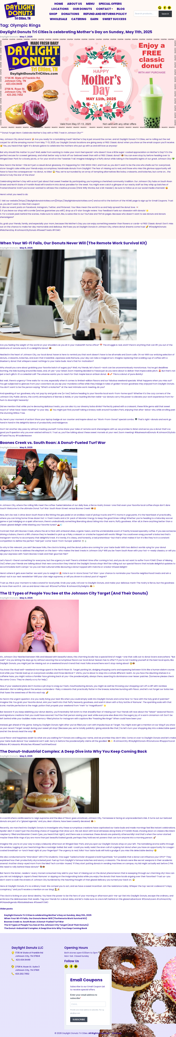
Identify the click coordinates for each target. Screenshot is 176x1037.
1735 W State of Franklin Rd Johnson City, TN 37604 (29, 954)
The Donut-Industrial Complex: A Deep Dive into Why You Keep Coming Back (73, 751)
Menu (90, 4)
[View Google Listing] (160, 8)
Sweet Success (114, 19)
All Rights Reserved (98, 1033)
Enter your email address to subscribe (83, 996)
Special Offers (110, 4)
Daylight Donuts (9, 36)
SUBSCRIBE (79, 1019)
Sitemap (116, 1033)
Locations (60, 9)
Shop (53, 14)
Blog (121, 9)
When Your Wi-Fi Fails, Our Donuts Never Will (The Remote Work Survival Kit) (73, 243)
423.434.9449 (22, 959)
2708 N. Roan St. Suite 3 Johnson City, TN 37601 (27, 968)
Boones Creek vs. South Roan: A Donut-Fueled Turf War (53, 442)
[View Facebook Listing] (165, 8)
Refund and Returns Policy (105, 14)
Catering (78, 19)
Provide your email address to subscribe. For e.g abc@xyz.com (87, 1011)
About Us (74, 4)
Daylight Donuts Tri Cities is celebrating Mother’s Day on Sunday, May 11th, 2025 (76, 31)
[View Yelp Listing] (169, 8)
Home (58, 4)
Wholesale (58, 19)
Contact (104, 9)
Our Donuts (82, 9)
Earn (94, 19)
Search (165, 13)
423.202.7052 (22, 973)
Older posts (6, 908)
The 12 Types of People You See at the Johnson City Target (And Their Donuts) (74, 593)
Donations (70, 14)
